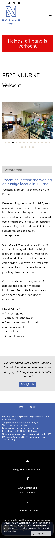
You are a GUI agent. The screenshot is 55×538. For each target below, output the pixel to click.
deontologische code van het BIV (36, 434)
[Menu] (50, 16)
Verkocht (11, 85)
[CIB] (21, 407)
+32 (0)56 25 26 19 (27, 510)
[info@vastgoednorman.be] (8, 3)
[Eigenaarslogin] (18, 3)
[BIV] (33, 407)
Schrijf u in (27, 384)
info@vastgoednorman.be (28, 469)
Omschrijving (13, 169)
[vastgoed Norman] (11, 16)
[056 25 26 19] (14, 3)
